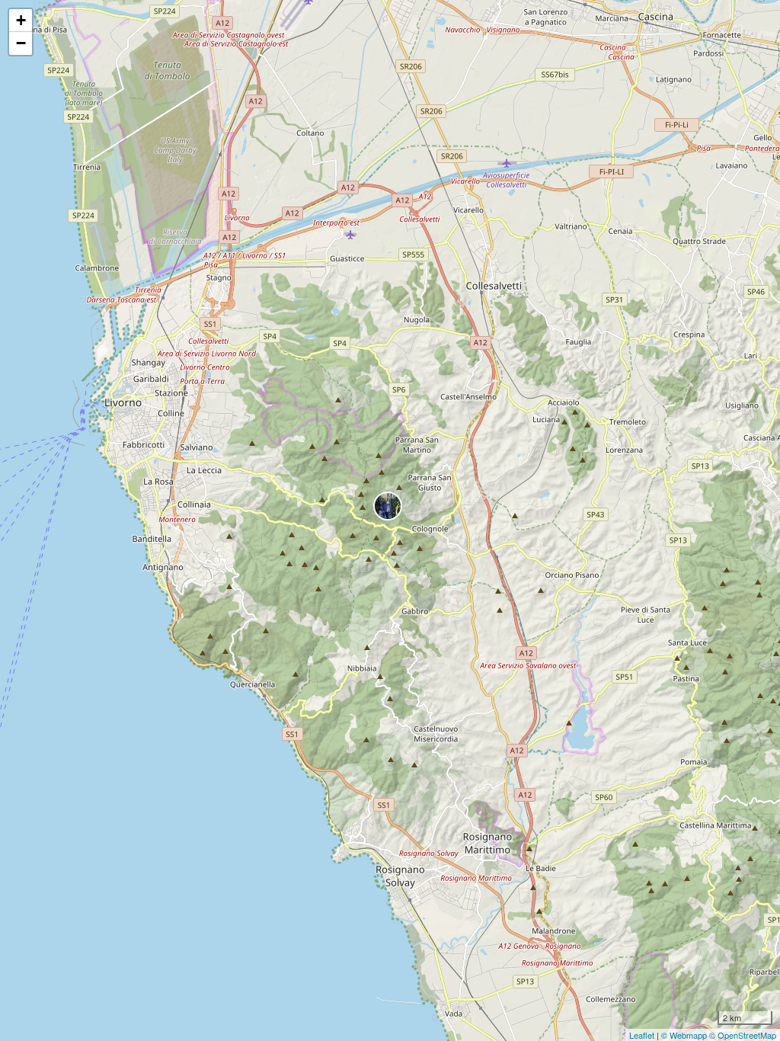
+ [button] (21, 20)
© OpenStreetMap (742, 1035)
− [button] (21, 43)
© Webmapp (685, 1035)
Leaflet (641, 1035)
